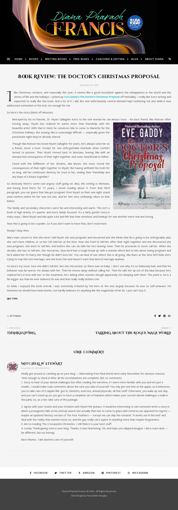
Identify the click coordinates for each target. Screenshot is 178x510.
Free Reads (81, 59)
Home (19, 59)
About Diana (154, 59)
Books (33, 59)
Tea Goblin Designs (97, 495)
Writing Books (56, 59)
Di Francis (15, 315)
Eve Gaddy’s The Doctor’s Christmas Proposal (92, 96)
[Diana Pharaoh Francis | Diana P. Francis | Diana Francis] (89, 27)
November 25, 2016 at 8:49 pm (35, 368)
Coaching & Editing (110, 59)
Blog (134, 59)
